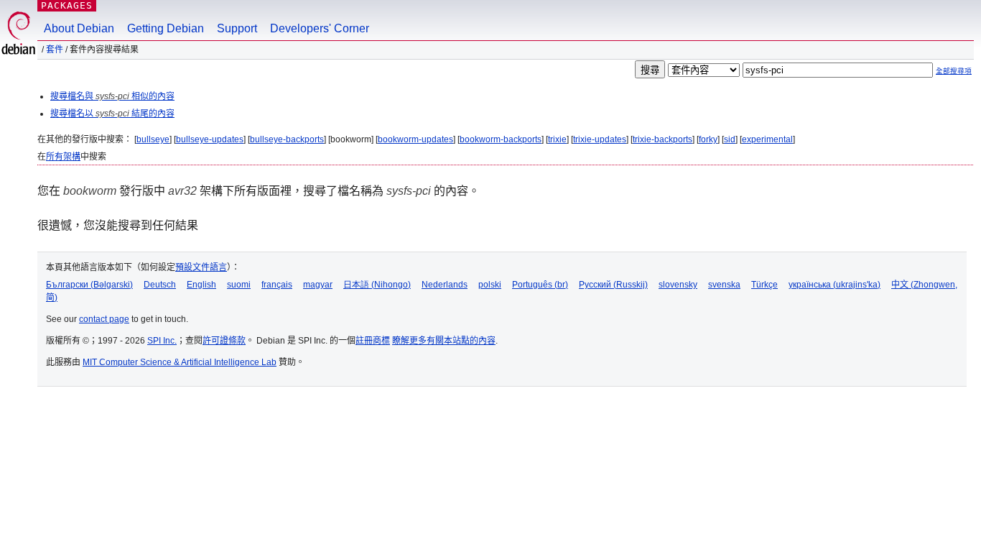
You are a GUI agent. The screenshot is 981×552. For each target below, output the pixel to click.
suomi (239, 285)
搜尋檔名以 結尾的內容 (112, 114)
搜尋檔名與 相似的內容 (112, 96)
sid (729, 139)
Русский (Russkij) (613, 285)
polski (489, 285)
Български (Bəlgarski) (89, 285)
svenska (724, 285)
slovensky (678, 285)
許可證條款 (224, 341)
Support (237, 28)
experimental (767, 139)
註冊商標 (372, 341)
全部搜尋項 (954, 71)
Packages (67, 5)
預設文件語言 (201, 267)
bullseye (152, 139)
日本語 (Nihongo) (377, 285)
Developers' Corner (319, 28)
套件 (54, 50)
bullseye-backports (287, 139)
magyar (318, 285)
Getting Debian (165, 28)
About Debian (79, 28)
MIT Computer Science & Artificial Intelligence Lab (179, 362)
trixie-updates (599, 139)
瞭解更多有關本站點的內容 (444, 341)
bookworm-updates (415, 139)
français (276, 285)
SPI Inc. (162, 341)
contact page (104, 319)
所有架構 (63, 157)
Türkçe (764, 285)
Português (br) (540, 285)
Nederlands (445, 285)
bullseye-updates (209, 139)
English (201, 285)
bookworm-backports (500, 139)
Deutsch (160, 285)
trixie (557, 139)
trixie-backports (662, 139)
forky (708, 139)
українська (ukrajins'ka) (834, 285)
